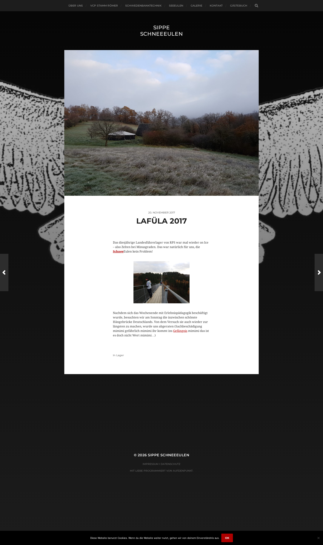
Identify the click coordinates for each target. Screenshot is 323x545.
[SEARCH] (256, 5)
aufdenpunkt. (183, 470)
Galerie (196, 5)
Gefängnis (180, 331)
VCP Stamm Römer (104, 5)
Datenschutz (170, 463)
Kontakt (216, 5)
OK (227, 538)
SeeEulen (176, 5)
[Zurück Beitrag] (4, 272)
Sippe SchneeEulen (161, 30)
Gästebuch (238, 5)
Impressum (151, 463)
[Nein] (318, 538)
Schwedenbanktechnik (143, 5)
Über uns (75, 5)
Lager (120, 355)
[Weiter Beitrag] (319, 272)
